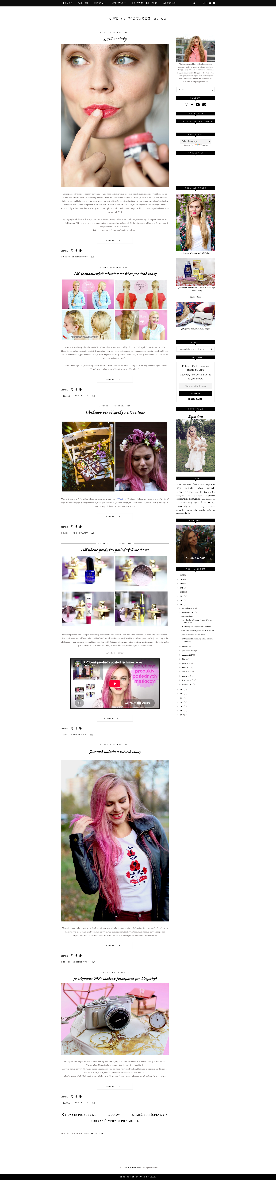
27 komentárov (80, 1103)
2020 (182, 592)
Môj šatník (206, 488)
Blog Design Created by (138, 1177)
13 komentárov (80, 533)
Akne (178, 484)
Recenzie (182, 492)
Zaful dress (195, 417)
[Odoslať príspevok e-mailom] (92, 257)
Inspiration (210, 484)
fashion (197, 502)
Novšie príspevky (80, 1114)
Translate (204, 145)
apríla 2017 (187, 671)
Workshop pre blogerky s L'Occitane (115, 412)
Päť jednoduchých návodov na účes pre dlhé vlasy (114, 274)
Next (212, 543)
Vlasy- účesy (194, 492)
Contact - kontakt (145, 3)
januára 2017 (187, 684)
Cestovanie (198, 484)
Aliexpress (186, 484)
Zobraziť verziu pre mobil (115, 1121)
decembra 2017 (188, 608)
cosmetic (210, 495)
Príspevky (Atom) (93, 1133)
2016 (182, 689)
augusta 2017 (187, 655)
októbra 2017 (187, 646)
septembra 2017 (188, 651)
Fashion (83, 3)
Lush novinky (114, 39)
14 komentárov (81, 396)
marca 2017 (187, 676)
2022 (182, 583)
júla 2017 (186, 659)
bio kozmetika (207, 492)
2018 (182, 600)
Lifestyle (117, 3)
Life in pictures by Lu (138, 19)
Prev (179, 543)
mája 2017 (186, 667)
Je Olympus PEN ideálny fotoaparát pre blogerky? (115, 978)
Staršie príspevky (148, 1114)
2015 (182, 693)
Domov (67, 3)
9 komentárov (79, 735)
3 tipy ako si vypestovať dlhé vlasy (195, 253)
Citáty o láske (195, 297)
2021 (182, 588)
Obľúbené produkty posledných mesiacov (115, 550)
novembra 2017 (188, 612)
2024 (182, 575)
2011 (182, 710)
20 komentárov (81, 962)
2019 (182, 596)
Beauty (98, 3)
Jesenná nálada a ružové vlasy (115, 751)
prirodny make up (207, 510)
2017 (182, 604)
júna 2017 (186, 663)
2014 (182, 698)
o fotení (197, 507)
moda (191, 506)
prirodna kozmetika (186, 510)
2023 (182, 579)
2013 (182, 702)
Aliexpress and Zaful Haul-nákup (195, 329)
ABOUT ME (169, 3)
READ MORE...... (115, 240)
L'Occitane (121, 499)
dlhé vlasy (187, 502)
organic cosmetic (208, 507)
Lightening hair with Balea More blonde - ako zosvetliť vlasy (195, 289)
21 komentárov (80, 257)
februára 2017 (188, 680)
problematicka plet (183, 513)
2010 (182, 715)
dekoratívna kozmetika (188, 498)
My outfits (184, 488)
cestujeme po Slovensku (189, 496)
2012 (182, 706)
